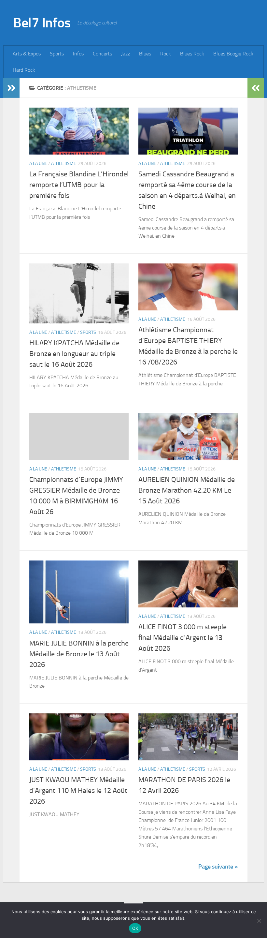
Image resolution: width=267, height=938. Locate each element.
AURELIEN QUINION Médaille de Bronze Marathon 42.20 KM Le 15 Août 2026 (186, 490)
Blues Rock (192, 54)
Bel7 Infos (42, 23)
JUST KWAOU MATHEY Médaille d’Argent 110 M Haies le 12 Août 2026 (78, 791)
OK (135, 928)
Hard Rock (24, 70)
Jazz (125, 54)
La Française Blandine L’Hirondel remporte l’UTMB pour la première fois (79, 185)
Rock (165, 54)
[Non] (259, 920)
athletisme (63, 163)
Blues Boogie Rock (233, 54)
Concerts (102, 54)
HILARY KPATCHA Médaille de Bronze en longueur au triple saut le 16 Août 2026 (74, 354)
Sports (57, 54)
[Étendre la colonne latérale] (11, 88)
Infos (78, 54)
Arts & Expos (27, 54)
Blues (145, 54)
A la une (38, 163)
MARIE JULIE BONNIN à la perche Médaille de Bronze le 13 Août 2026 (79, 654)
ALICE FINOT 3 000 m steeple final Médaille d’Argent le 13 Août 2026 (182, 638)
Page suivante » (218, 866)
